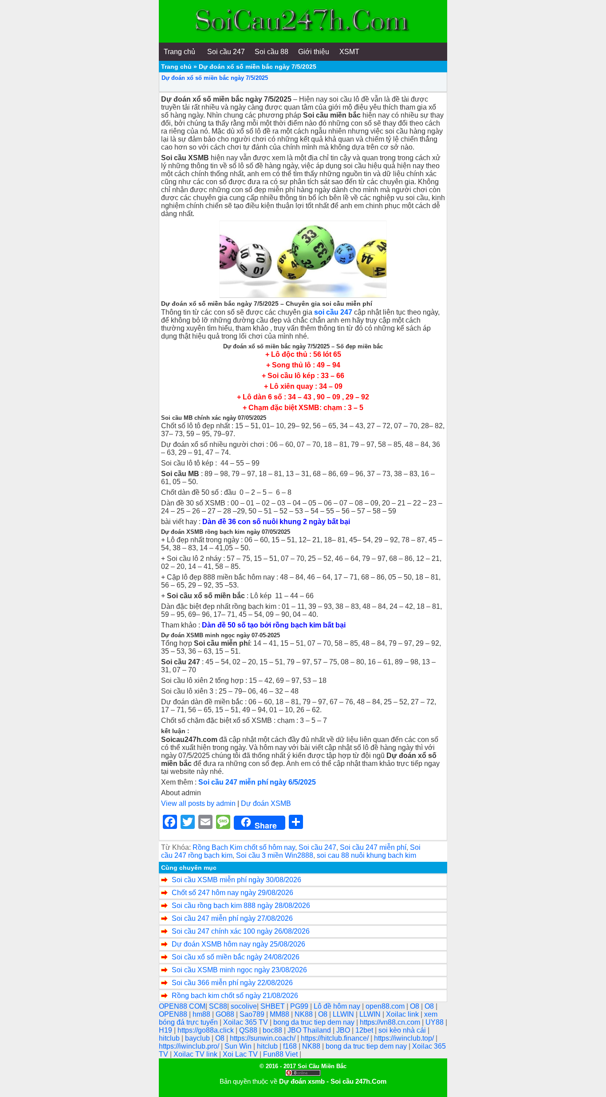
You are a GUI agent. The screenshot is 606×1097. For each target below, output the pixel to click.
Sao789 (253, 1014)
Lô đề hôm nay (338, 1006)
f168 (291, 1046)
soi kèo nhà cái (403, 1030)
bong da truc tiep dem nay (314, 1022)
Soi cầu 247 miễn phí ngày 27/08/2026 (232, 918)
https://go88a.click (206, 1030)
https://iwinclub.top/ (405, 1038)
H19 (166, 1030)
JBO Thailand (310, 1030)
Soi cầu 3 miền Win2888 (274, 855)
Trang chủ (176, 66)
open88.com (386, 1006)
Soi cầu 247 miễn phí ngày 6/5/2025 (257, 782)
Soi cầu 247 (317, 847)
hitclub (170, 1038)
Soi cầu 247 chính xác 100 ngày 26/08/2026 (241, 931)
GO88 (226, 1014)
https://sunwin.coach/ (263, 1038)
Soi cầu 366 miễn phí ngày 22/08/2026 (232, 983)
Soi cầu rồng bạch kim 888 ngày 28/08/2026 (241, 905)
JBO (344, 1030)
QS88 (249, 1030)
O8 (415, 1006)
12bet (365, 1030)
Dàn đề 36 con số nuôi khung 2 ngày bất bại (276, 521)
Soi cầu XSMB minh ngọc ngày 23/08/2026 (239, 970)
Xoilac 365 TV (246, 1022)
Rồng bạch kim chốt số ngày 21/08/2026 (235, 995)
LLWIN (344, 1014)
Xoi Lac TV (241, 1054)
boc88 (273, 1030)
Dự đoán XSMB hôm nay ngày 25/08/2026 (238, 944)
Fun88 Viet (281, 1054)
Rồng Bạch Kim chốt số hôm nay (244, 847)
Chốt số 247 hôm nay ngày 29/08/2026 (232, 892)
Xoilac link (403, 1014)
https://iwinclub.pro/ (190, 1046)
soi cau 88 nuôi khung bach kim (366, 855)
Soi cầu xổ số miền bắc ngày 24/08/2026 (235, 957)
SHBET (273, 1006)
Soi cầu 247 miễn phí (373, 847)
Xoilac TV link (196, 1054)
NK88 (305, 1014)
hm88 (202, 1014)
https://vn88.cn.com (391, 1022)
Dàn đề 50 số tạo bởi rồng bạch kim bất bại (274, 625)
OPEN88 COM (182, 1006)
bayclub (198, 1038)
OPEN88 (174, 1014)
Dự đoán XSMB (266, 803)
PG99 (300, 1006)
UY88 (435, 1022)
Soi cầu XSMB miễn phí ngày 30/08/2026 (236, 880)
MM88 (280, 1014)
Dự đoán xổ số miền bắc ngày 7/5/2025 (214, 78)
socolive (244, 1006)
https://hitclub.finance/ (335, 1038)
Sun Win (238, 1046)
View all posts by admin (198, 803)
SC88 (218, 1006)
